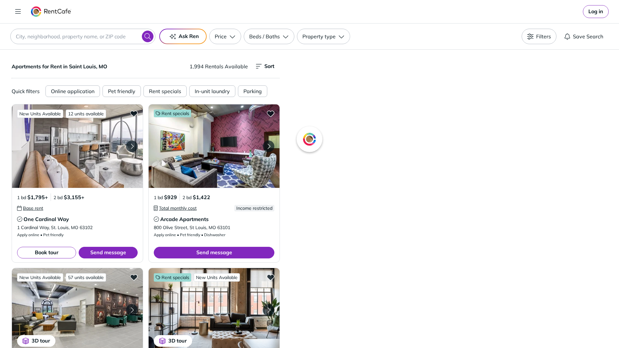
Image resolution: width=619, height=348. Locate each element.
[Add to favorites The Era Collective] (134, 277)
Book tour (46, 252)
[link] (596, 11)
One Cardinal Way (46, 219)
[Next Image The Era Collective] (132, 310)
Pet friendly (121, 91)
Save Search (588, 36)
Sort (269, 66)
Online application (72, 91)
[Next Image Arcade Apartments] (268, 146)
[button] (77, 146)
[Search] (147, 36)
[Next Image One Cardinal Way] (132, 146)
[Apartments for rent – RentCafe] (51, 11)
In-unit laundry (212, 91)
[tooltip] (30, 208)
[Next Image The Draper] (268, 310)
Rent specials (165, 91)
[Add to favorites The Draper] (270, 277)
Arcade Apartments (184, 219)
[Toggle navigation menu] (18, 11)
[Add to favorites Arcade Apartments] (270, 113)
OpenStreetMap (482, 329)
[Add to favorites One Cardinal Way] (134, 113)
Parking (252, 91)
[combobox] (82, 36)
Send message (108, 252)
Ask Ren (189, 36)
